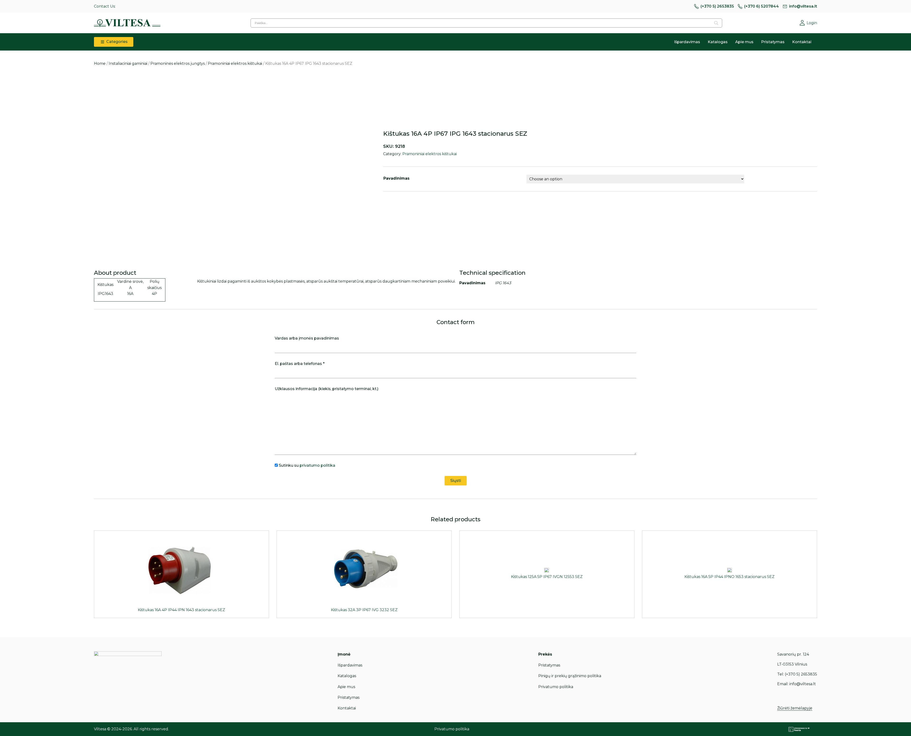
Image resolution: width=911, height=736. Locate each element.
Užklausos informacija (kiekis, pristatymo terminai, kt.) (326, 389)
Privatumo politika (555, 687)
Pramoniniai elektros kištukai (235, 63)
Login (812, 23)
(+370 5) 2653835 (717, 6)
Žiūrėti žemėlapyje (794, 708)
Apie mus (744, 42)
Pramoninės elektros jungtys (177, 63)
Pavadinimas (396, 178)
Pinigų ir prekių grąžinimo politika (569, 676)
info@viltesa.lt (803, 6)
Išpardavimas (687, 42)
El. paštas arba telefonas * (300, 363)
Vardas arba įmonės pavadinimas (307, 338)
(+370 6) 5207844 (761, 6)
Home (100, 63)
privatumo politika (317, 465)
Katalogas (718, 42)
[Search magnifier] (716, 23)
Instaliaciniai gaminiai (128, 63)
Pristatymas (773, 42)
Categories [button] (116, 41)
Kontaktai (801, 42)
